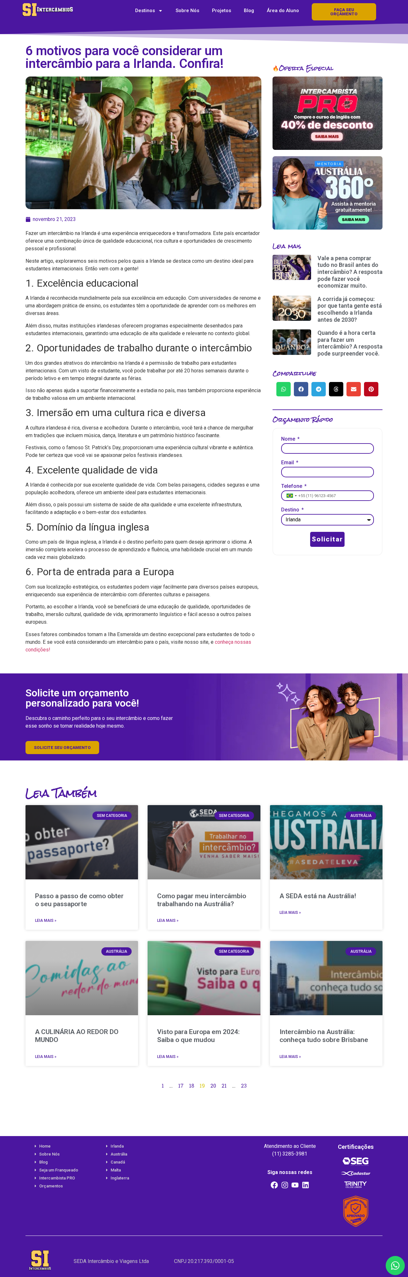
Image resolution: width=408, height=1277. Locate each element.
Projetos (221, 10)
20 (213, 1085)
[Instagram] (284, 1184)
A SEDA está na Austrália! (318, 896)
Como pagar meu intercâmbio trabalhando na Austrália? (201, 900)
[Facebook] (274, 1184)
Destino (291, 510)
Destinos (145, 10)
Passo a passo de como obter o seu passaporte (79, 900)
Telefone (292, 486)
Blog (249, 10)
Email (288, 463)
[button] (283, 389)
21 (224, 1085)
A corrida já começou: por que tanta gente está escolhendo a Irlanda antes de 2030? (349, 309)
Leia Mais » (45, 920)
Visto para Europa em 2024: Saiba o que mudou (198, 1036)
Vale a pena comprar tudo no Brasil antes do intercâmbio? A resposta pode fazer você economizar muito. (349, 272)
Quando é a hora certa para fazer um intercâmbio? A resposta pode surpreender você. (349, 343)
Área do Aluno (283, 10)
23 (244, 1085)
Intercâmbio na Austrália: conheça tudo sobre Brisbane (324, 1036)
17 (181, 1085)
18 (191, 1085)
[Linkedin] (305, 1184)
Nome (288, 439)
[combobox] (291, 496)
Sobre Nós (187, 10)
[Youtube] (295, 1184)
